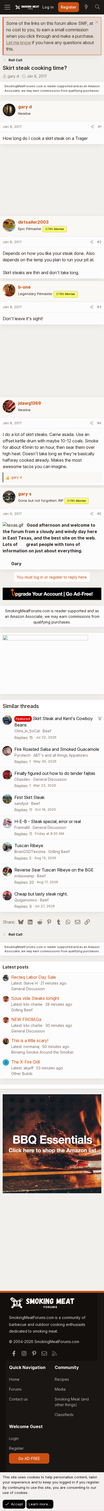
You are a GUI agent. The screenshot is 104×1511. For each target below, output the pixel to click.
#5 (99, 513)
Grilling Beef (59, 851)
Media (60, 1389)
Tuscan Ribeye (28, 845)
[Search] (97, 7)
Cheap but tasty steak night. (41, 894)
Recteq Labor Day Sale (33, 977)
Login (14, 1438)
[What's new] (86, 7)
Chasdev (22, 779)
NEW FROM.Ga (26, 1019)
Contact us (18, 1399)
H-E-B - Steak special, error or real (47, 821)
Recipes (62, 1379)
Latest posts (16, 967)
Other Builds (22, 1073)
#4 (99, 423)
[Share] (92, 126)
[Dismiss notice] (96, 23)
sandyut (21, 803)
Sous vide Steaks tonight (35, 998)
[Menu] (7, 7)
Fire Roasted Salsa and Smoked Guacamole (56, 749)
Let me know (18, 42)
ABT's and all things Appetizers (60, 755)
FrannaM (22, 827)
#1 (99, 126)
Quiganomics (25, 900)
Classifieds (64, 1414)
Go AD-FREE (29, 1458)
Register (16, 1448)
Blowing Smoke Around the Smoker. (42, 1052)
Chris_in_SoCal (27, 731)
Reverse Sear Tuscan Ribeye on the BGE (54, 870)
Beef (47, 731)
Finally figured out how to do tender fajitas (54, 773)
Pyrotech (22, 755)
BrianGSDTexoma (29, 851)
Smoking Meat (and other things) (72, 1402)
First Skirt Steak (29, 797)
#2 (99, 242)
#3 (99, 307)
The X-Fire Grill (25, 1062)
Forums (15, 1389)
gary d (13, 76)
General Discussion (50, 779)
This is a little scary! (29, 1040)
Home (14, 1379)
